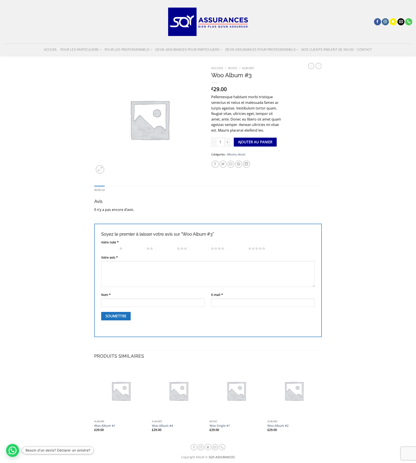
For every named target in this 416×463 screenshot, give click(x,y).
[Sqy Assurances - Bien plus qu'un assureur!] (208, 22)
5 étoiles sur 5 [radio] (237, 248)
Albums (248, 68)
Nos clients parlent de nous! (327, 49)
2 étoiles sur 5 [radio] (135, 248)
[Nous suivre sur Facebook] (377, 22)
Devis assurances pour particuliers (187, 49)
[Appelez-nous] (408, 22)
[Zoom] (100, 169)
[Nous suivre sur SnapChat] (393, 22)
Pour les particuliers (79, 49)
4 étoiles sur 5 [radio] (200, 248)
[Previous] (94, 402)
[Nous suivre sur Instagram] (385, 22)
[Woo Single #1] (236, 391)
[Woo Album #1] (121, 391)
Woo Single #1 (220, 426)
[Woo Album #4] (178, 391)
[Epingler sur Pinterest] (238, 164)
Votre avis (109, 257)
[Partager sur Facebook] (215, 164)
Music (232, 68)
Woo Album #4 (162, 426)
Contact (364, 49)
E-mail (217, 295)
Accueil (50, 49)
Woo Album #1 (104, 426)
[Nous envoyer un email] (401, 22)
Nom (106, 295)
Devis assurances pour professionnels (260, 49)
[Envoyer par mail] (230, 164)
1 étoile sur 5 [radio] (109, 248)
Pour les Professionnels (127, 49)
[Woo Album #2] (294, 391)
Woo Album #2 (278, 426)
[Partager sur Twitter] (223, 164)
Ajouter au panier (255, 142)
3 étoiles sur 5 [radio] (166, 248)
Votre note (110, 242)
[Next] (320, 402)
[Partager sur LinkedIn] (246, 164)
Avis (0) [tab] (99, 190)
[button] (12, 450)
